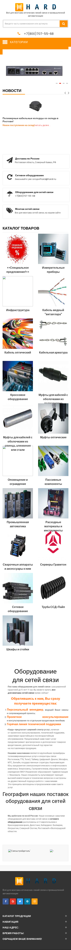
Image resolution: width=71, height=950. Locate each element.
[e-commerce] (35, 7)
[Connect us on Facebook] (6, 901)
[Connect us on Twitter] (20, 901)
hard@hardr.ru (48, 179)
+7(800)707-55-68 (39, 34)
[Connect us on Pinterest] (27, 901)
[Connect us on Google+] (13, 901)
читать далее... (43, 125)
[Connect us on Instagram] (35, 901)
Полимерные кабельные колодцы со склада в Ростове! (30, 119)
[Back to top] (67, 944)
